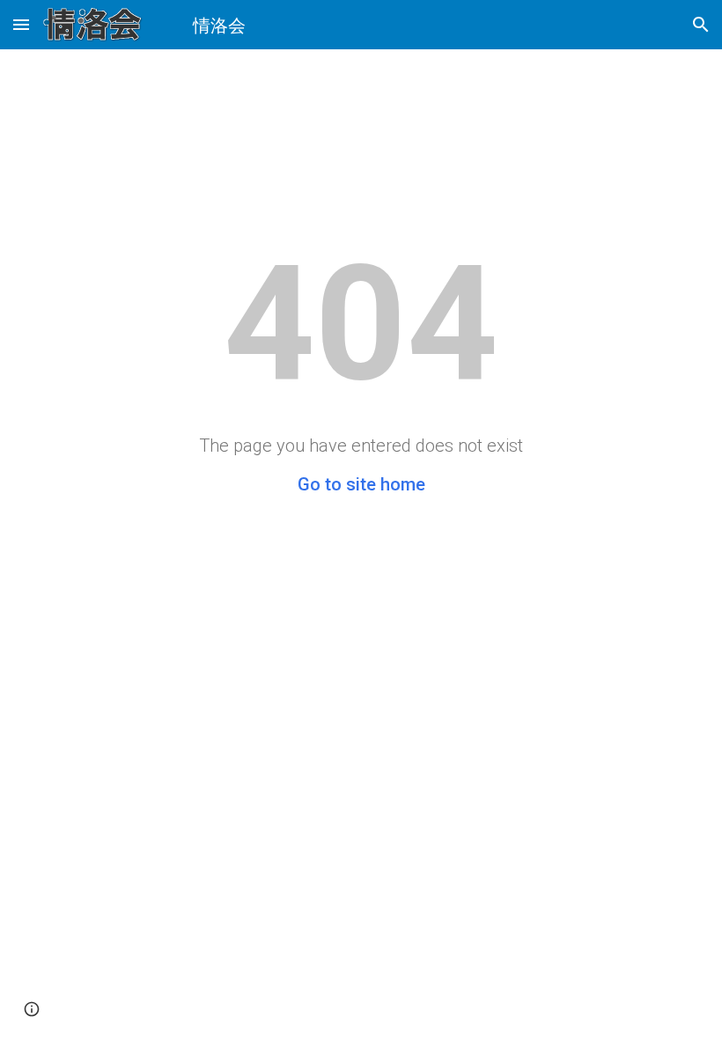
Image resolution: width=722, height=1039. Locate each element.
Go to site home (361, 484)
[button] (21, 24)
